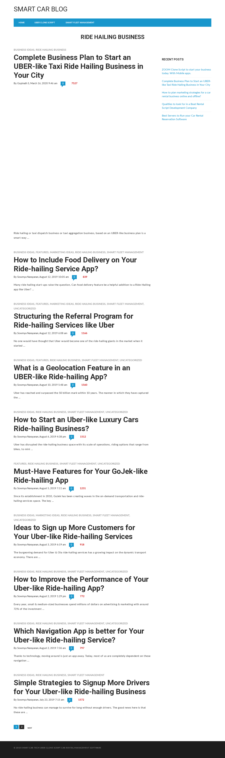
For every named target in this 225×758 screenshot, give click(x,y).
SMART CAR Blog (41, 9)
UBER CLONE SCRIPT (50, 748)
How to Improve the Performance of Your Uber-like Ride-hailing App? (81, 583)
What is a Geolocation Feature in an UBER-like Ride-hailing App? (72, 372)
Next (30, 728)
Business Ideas (24, 50)
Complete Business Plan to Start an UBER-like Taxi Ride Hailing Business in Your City (78, 66)
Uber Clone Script (44, 22)
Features (42, 252)
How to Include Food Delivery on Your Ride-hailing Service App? (75, 264)
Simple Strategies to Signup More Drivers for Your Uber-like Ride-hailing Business (82, 687)
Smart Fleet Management (80, 22)
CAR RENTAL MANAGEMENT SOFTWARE (81, 748)
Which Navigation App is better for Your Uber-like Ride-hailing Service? (79, 635)
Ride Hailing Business (51, 50)
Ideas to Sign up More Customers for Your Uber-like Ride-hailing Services (74, 532)
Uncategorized (25, 308)
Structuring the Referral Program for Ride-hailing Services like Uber (73, 320)
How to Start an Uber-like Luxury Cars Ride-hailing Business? (76, 424)
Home (22, 22)
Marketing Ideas (62, 252)
